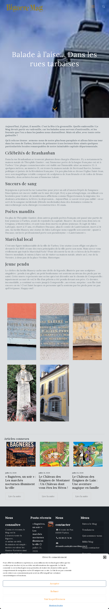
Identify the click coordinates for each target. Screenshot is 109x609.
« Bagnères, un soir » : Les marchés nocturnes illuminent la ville (20, 482)
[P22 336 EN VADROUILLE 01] (21, 331)
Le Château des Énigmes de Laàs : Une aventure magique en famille (85, 482)
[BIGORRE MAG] (25, 6)
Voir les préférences (54, 599)
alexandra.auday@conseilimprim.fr (71, 546)
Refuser (54, 591)
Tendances (88, 529)
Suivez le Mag (89, 523)
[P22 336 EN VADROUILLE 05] (54, 393)
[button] (104, 557)
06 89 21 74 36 (65, 538)
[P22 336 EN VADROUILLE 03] (87, 331)
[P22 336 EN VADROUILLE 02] (54, 331)
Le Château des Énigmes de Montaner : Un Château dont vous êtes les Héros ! (54, 482)
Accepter (54, 583)
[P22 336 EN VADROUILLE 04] (21, 393)
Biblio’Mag (87, 541)
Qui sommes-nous (92, 535)
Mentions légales (56, 605)
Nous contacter (90, 547)
